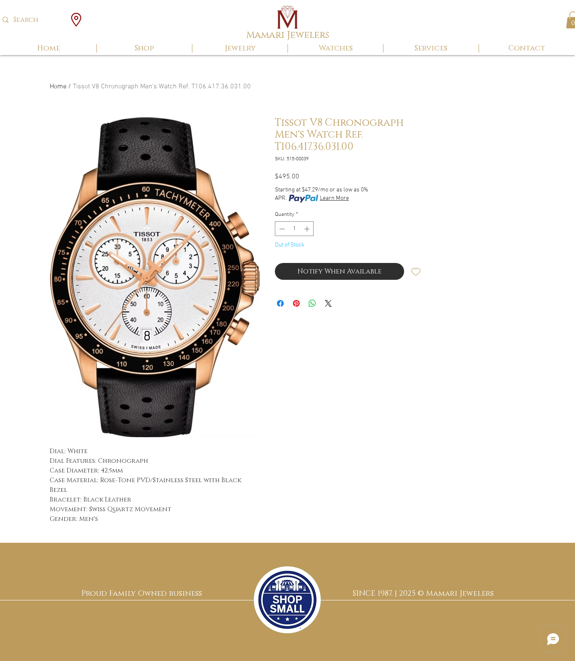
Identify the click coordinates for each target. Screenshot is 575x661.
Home (58, 86)
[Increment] (308, 229)
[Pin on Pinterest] (296, 303)
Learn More (334, 198)
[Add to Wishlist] (415, 271)
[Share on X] (328, 303)
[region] (287, 599)
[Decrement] (281, 229)
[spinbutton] (294, 229)
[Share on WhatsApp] (312, 303)
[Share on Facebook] (280, 303)
